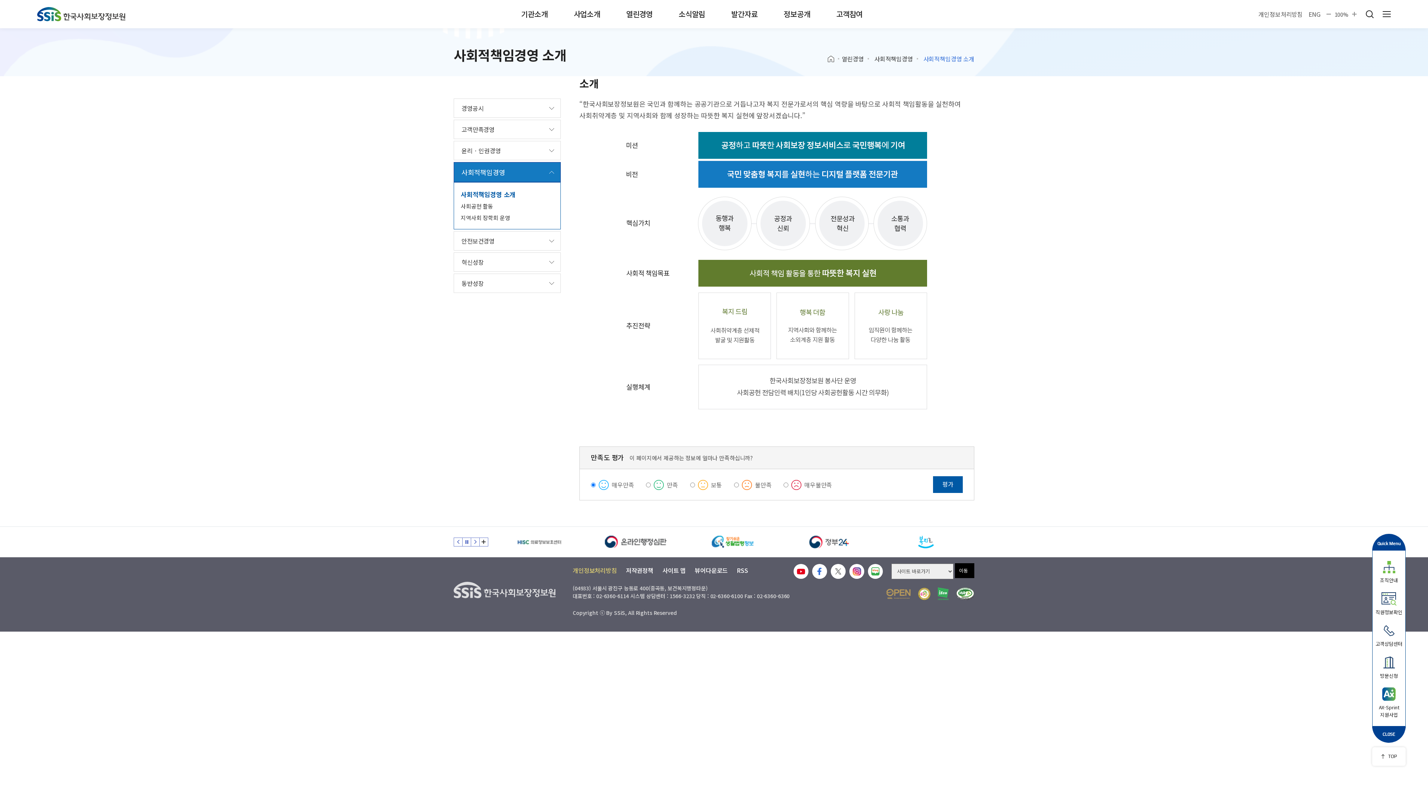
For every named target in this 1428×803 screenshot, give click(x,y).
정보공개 (797, 14)
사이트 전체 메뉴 (1387, 14)
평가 (947, 484)
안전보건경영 (478, 240)
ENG (1315, 14)
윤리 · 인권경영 (481, 150)
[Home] (833, 59)
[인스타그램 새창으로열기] (856, 571)
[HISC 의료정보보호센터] (539, 542)
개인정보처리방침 (1280, 14)
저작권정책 (639, 570)
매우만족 (623, 484)
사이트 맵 (674, 570)
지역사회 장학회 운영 (485, 218)
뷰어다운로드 (711, 570)
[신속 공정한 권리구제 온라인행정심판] (636, 542)
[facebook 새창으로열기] (819, 571)
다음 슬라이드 (475, 542)
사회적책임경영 (893, 59)
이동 (963, 570)
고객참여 (849, 14)
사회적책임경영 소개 (488, 194)
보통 (716, 484)
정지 (466, 542)
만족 (672, 484)
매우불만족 (818, 484)
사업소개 (587, 14)
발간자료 (744, 14)
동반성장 (472, 283)
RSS (742, 570)
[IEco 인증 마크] (943, 593)
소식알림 (692, 14)
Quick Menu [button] (1389, 543)
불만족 (763, 484)
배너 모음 (483, 542)
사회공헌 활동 (477, 206)
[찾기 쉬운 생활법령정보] (732, 542)
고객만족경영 (478, 129)
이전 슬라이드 (458, 542)
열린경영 (639, 14)
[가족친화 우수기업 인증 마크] (924, 594)
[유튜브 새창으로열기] (801, 571)
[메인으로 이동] (81, 14)
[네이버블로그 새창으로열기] (875, 571)
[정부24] (829, 542)
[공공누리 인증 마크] (898, 594)
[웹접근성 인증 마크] (965, 594)
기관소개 (534, 14)
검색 (1370, 14)
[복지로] (926, 542)
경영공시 (472, 108)
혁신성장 (472, 262)
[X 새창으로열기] (838, 571)
